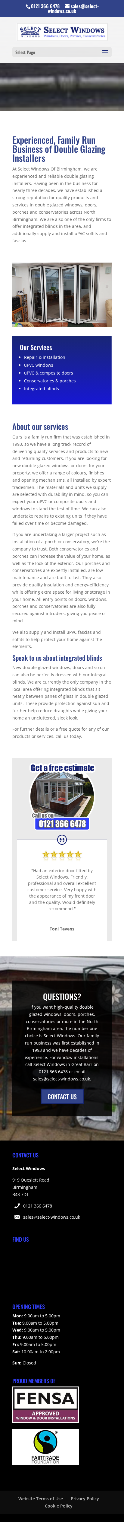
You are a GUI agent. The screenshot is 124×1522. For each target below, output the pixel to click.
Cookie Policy (59, 1506)
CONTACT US (62, 1096)
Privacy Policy (85, 1498)
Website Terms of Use (40, 1498)
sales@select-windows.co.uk (51, 1217)
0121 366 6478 (37, 1206)
